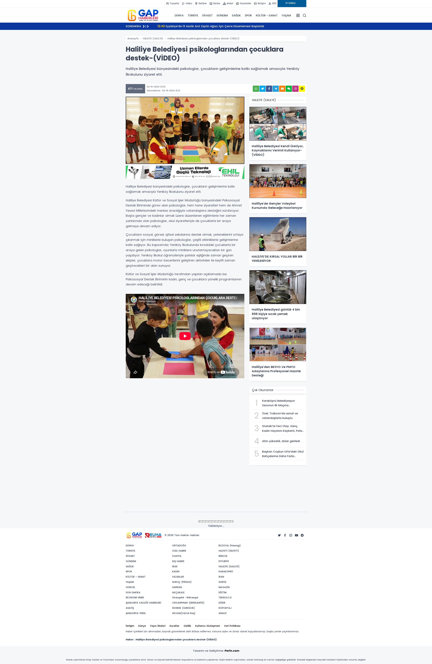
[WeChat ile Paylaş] (289, 89)
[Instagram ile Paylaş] (295, 89)
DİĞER (222, 602)
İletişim (130, 626)
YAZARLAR (178, 576)
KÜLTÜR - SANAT (266, 15)
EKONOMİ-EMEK (135, 597)
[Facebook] (285, 535)
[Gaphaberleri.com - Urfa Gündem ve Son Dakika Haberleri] (142, 15)
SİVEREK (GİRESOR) (183, 608)
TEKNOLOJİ (225, 597)
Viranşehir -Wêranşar (185, 597)
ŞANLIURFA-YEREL (136, 613)
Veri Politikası (232, 626)
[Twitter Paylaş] (262, 89)
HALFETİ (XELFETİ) (229, 550)
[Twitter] (279, 535)
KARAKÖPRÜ (226, 571)
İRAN (221, 576)
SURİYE (222, 582)
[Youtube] (296, 535)
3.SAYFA (176, 556)
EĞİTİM (222, 592)
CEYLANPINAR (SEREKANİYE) (188, 602)
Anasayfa (133, 38)
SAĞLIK (236, 15)
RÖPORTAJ (225, 608)
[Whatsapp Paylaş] (256, 89)
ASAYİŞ (130, 608)
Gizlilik (187, 626)
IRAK (175, 566)
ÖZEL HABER (179, 550)
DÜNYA (179, 15)
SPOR (248, 15)
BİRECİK (223, 556)
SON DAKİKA (133, 592)
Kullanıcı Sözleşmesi (207, 626)
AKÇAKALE (178, 592)
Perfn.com (232, 651)
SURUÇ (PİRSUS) (182, 582)
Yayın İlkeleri (157, 626)
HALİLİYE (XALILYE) (153, 38)
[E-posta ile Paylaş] (282, 89)
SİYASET (207, 15)
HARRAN (177, 587)
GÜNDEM (222, 15)
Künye (142, 626)
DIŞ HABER (178, 561)
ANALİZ (223, 613)
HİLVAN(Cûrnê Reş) (183, 613)
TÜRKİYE (193, 15)
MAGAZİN (224, 587)
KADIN (175, 571)
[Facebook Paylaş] (269, 89)
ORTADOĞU (179, 545)
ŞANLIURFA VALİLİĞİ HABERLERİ (143, 602)
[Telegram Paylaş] (276, 89)
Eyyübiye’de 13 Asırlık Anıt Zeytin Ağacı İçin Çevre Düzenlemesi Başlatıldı (210, 26)
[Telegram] (302, 535)
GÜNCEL (130, 587)
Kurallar (174, 626)
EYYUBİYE (224, 561)
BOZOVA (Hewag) (230, 545)
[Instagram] (290, 535)
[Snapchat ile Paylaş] (302, 89)
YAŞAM (286, 15)
